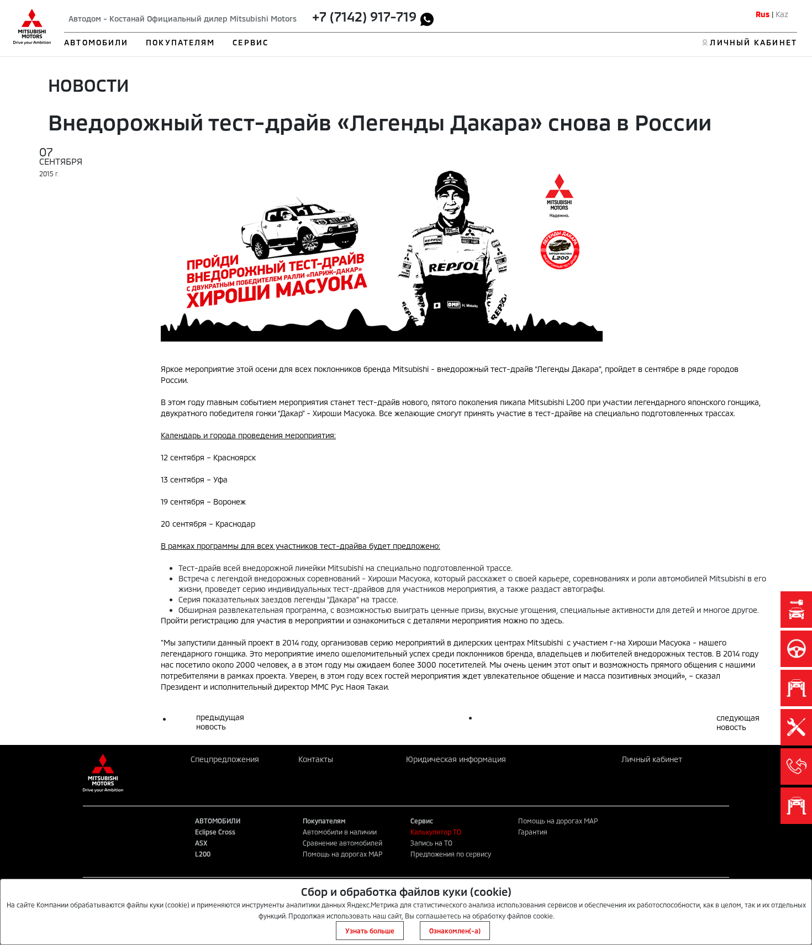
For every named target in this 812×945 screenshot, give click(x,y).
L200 (202, 854)
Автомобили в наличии (340, 832)
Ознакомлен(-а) (455, 931)
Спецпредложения (225, 759)
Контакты (315, 759)
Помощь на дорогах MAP (342, 854)
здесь (551, 620)
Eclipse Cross (215, 832)
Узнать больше (369, 931)
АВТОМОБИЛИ (96, 42)
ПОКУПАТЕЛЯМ (180, 42)
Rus (762, 14)
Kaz (782, 14)
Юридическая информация (456, 759)
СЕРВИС (250, 42)
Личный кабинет (651, 759)
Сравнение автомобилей (342, 843)
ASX (201, 843)
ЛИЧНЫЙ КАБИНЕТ (753, 42)
